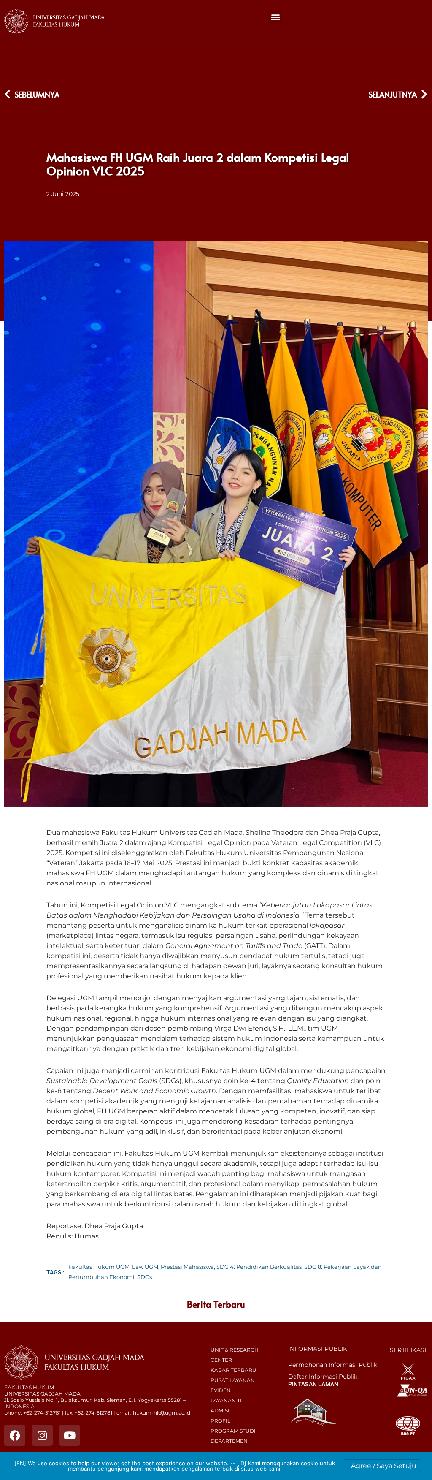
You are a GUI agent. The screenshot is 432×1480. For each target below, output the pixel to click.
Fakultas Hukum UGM (99, 1266)
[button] (275, 17)
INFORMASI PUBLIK (317, 1348)
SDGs (144, 1277)
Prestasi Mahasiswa (187, 1266)
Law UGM (145, 1266)
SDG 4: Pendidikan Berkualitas (259, 1266)
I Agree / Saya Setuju (381, 1466)
